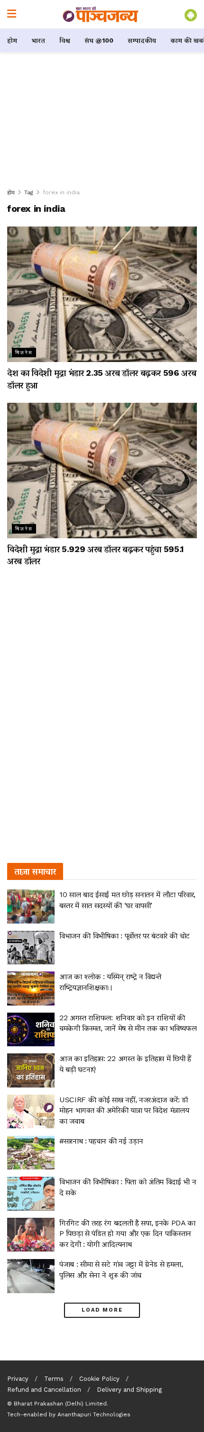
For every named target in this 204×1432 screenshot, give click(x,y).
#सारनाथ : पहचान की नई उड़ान (101, 1140)
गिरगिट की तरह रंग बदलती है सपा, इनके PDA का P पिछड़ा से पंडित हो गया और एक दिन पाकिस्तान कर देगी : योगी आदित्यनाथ (127, 1233)
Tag (28, 192)
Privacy (17, 1378)
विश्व (64, 40)
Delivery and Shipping (129, 1389)
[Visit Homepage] (101, 14)
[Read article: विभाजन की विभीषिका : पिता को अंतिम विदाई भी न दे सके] (31, 1194)
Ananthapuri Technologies (93, 1414)
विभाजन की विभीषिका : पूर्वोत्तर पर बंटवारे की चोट (124, 935)
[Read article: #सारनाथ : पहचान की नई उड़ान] (31, 1153)
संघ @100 (98, 40)
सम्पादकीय (142, 40)
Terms (54, 1378)
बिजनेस (24, 352)
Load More (102, 1310)
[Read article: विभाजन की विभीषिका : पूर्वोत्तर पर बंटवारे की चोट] (31, 948)
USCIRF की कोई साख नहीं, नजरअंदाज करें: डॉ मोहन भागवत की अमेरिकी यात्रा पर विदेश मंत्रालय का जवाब (124, 1110)
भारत (38, 40)
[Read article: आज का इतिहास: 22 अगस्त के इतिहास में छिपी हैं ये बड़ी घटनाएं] (31, 1070)
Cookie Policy (99, 1378)
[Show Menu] (11, 14)
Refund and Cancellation (44, 1389)
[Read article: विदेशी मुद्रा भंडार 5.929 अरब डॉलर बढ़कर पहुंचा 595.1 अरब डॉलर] (102, 470)
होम (12, 40)
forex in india (61, 192)
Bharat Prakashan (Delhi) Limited (60, 1403)
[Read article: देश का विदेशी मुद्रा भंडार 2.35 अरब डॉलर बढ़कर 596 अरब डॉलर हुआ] (102, 294)
